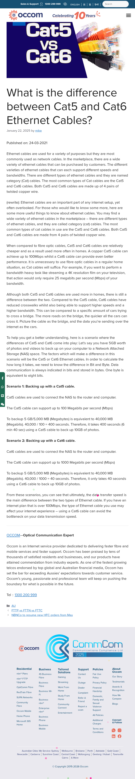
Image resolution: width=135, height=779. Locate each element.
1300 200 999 (26, 594)
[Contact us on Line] (2, 395)
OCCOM (13, 535)
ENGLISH (75, 4)
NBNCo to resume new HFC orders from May (42, 615)
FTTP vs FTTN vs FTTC (27, 610)
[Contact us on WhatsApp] (2, 386)
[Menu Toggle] (128, 15)
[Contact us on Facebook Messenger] (2, 378)
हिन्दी (97, 4)
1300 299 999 (53, 4)
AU (14, 606)
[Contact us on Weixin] (2, 404)
